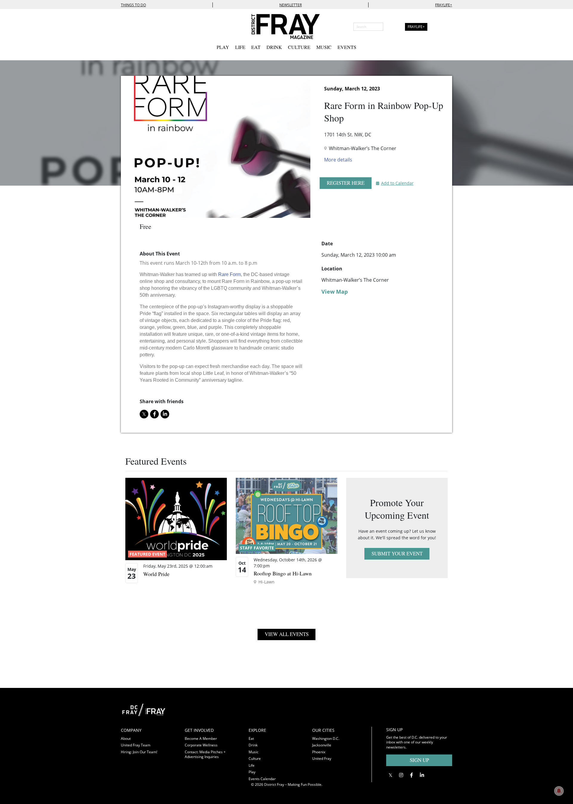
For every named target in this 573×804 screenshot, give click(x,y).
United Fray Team (135, 745)
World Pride (156, 573)
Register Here (345, 182)
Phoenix (318, 751)
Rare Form (229, 274)
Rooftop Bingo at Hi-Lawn (283, 573)
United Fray (321, 758)
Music (324, 47)
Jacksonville (321, 745)
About (126, 738)
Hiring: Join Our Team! (139, 751)
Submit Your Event (397, 553)
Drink (274, 47)
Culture (299, 47)
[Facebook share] (154, 414)
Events (347, 47)
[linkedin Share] (165, 414)
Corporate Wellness (201, 745)
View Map (334, 291)
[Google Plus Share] (401, 775)
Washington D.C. (325, 738)
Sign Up (419, 760)
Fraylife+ (443, 4)
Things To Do (133, 4)
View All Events (287, 634)
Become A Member (201, 738)
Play (223, 47)
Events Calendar (262, 778)
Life (240, 47)
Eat (256, 47)
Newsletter (290, 4)
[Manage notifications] (559, 791)
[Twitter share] (144, 414)
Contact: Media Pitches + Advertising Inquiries (205, 754)
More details (338, 159)
